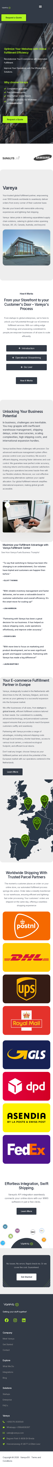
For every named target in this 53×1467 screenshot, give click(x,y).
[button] (40, 6)
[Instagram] (15, 1320)
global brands (9, 711)
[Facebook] (7, 1320)
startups (40, 708)
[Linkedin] (24, 1320)
